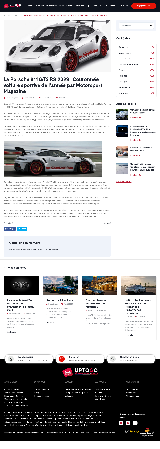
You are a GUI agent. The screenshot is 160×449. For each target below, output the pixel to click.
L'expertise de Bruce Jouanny (59, 6)
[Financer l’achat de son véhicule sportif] (122, 152)
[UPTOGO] (12, 5)
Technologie (124, 87)
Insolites (123, 76)
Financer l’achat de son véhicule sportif (141, 149)
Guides (122, 70)
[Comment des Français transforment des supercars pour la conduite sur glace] (122, 168)
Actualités (79, 6)
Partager (10, 229)
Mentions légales (38, 433)
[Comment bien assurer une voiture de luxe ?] (122, 114)
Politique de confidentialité (81, 433)
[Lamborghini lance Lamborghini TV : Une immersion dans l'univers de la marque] (122, 131)
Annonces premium (35, 6)
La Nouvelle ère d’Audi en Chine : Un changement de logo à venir (20, 305)
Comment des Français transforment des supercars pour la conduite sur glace (143, 167)
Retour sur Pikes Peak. (60, 300)
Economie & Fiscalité (128, 64)
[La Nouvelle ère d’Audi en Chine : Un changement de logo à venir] (21, 285)
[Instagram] (135, 423)
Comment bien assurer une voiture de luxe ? (142, 111)
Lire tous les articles (123, 182)
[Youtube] (121, 423)
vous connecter (25, 250)
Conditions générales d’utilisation (58, 433)
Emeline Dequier (11, 98)
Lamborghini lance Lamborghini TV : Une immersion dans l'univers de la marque (143, 131)
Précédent (8, 223)
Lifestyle (123, 82)
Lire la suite (135, 118)
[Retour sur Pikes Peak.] (60, 285)
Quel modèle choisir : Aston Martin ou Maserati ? (98, 303)
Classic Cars (124, 59)
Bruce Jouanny (125, 53)
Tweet (23, 229)
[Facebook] (128, 423)
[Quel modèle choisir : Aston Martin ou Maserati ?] (99, 285)
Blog (16, 15)
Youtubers (123, 93)
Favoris (124, 6)
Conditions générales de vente (104, 433)
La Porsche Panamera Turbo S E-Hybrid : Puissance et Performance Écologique (138, 306)
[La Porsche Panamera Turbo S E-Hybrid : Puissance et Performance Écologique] (138, 285)
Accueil (7, 15)
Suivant (107, 223)
